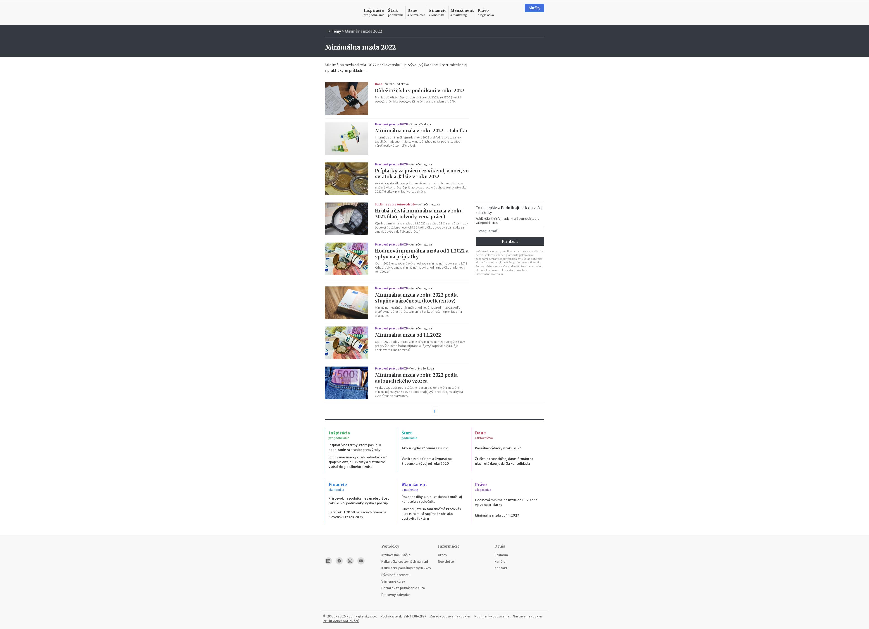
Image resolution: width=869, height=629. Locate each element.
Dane (378, 84)
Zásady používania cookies (450, 616)
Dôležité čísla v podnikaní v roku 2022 (420, 90)
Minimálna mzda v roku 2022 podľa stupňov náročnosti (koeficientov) (416, 298)
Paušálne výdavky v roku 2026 (498, 448)
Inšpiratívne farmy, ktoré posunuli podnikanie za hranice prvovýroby (355, 447)
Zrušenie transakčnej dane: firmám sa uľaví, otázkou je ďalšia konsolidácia (504, 461)
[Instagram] (350, 561)
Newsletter (446, 562)
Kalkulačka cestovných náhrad (404, 562)
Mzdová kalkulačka (395, 555)
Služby (534, 8)
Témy (336, 31)
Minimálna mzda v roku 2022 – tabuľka (421, 130)
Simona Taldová (420, 124)
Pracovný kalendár (395, 595)
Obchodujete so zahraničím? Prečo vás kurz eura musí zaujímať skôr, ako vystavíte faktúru (431, 514)
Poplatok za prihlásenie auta (403, 588)
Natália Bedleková (397, 84)
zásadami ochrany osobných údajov (498, 258)
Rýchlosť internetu (396, 575)
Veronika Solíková (422, 368)
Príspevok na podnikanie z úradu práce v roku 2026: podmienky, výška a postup (359, 500)
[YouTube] (361, 561)
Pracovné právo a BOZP (391, 124)
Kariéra (500, 562)
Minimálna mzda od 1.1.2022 (408, 335)
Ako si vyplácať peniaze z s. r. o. (425, 448)
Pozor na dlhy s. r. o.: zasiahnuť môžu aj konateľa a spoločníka (432, 499)
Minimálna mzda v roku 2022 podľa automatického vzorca (416, 378)
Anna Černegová (421, 164)
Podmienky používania (491, 616)
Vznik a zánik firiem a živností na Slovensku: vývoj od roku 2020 (427, 461)
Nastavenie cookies (528, 616)
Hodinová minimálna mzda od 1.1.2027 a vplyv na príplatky (506, 502)
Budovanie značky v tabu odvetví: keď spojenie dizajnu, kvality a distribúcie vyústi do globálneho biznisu (357, 462)
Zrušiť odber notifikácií (341, 621)
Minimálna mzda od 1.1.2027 (497, 515)
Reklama (501, 555)
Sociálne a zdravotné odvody (395, 204)
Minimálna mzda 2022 (363, 31)
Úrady (442, 555)
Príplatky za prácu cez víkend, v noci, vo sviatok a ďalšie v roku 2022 (422, 173)
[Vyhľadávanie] (515, 12)
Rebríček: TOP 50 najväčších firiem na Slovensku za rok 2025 (358, 514)
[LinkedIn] (328, 561)
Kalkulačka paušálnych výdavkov (406, 568)
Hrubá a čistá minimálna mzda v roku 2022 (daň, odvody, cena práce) (419, 213)
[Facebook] (339, 561)
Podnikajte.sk (391, 616)
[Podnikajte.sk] (341, 12)
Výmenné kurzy (393, 581)
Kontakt (500, 568)
